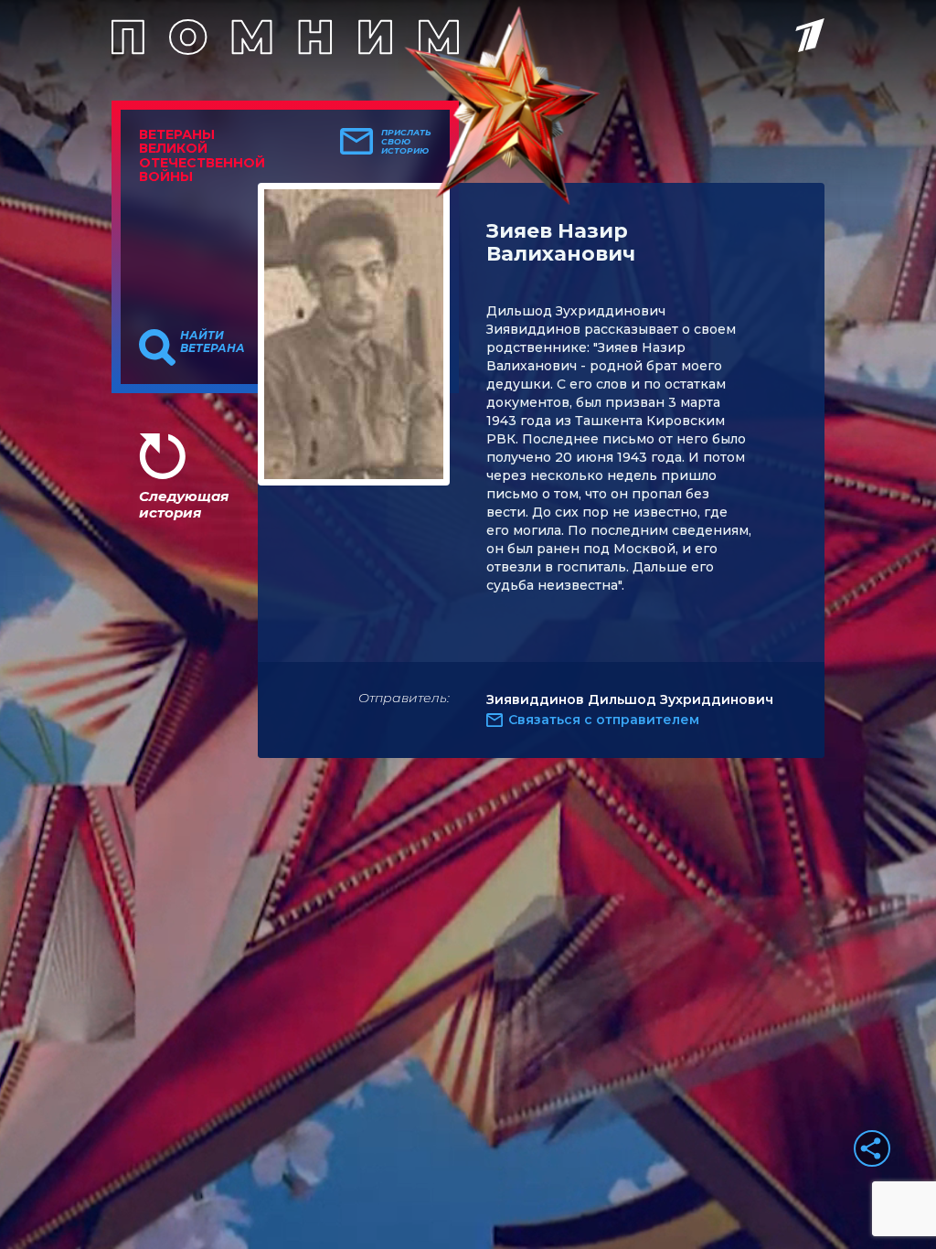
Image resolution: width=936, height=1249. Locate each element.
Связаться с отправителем (603, 719)
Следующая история (184, 504)
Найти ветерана (212, 342)
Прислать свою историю (406, 141)
